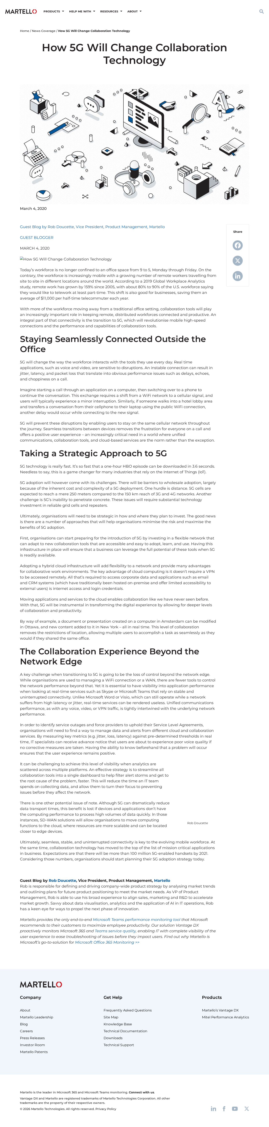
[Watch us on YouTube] (235, 1108)
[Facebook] (238, 245)
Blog (24, 1024)
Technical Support (119, 1045)
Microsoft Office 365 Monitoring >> (107, 942)
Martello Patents (34, 1052)
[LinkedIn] (238, 276)
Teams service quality (115, 931)
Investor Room (32, 1045)
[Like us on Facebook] (224, 1108)
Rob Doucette (62, 880)
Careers (26, 1031)
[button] (261, 11)
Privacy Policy (105, 1109)
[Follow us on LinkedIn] (213, 1108)
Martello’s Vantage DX (220, 1010)
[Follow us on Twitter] (246, 1108)
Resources (109, 11)
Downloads (113, 1038)
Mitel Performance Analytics (225, 1017)
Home (24, 31)
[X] (238, 261)
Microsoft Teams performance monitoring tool (136, 919)
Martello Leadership (36, 1017)
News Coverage (43, 31)
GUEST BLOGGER (36, 237)
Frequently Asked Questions (128, 1010)
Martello (162, 880)
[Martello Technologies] (21, 11)
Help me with (80, 11)
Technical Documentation (125, 1031)
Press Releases (32, 1038)
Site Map (111, 1017)
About (132, 11)
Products (52, 11)
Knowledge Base (118, 1024)
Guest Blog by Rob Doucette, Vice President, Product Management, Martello (92, 227)
